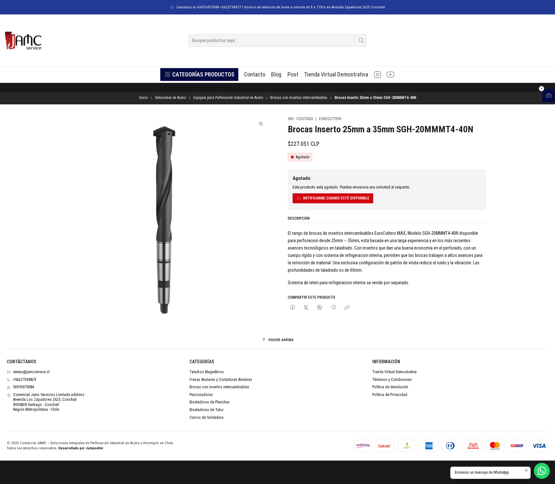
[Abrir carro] (548, 95)
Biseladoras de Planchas (209, 402)
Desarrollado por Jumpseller (80, 448)
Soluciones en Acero (170, 98)
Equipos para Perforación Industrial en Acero (228, 98)
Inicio (143, 98)
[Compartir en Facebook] (292, 308)
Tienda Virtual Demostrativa (394, 372)
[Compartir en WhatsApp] (320, 308)
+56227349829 (24, 379)
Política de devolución (390, 387)
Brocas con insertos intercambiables (298, 98)
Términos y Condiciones (392, 379)
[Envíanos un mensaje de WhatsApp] (542, 471)
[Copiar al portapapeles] (347, 308)
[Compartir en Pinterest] (333, 308)
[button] (199, 74)
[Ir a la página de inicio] (23, 40)
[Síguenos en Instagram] (377, 74)
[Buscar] (361, 40)
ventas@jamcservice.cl (31, 372)
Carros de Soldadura (206, 417)
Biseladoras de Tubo (206, 410)
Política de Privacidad (389, 394)
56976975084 (23, 387)
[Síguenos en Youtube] (390, 74)
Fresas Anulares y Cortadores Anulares (220, 379)
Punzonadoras (201, 394)
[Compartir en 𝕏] (306, 308)
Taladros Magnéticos (206, 372)
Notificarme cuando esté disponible (336, 198)
